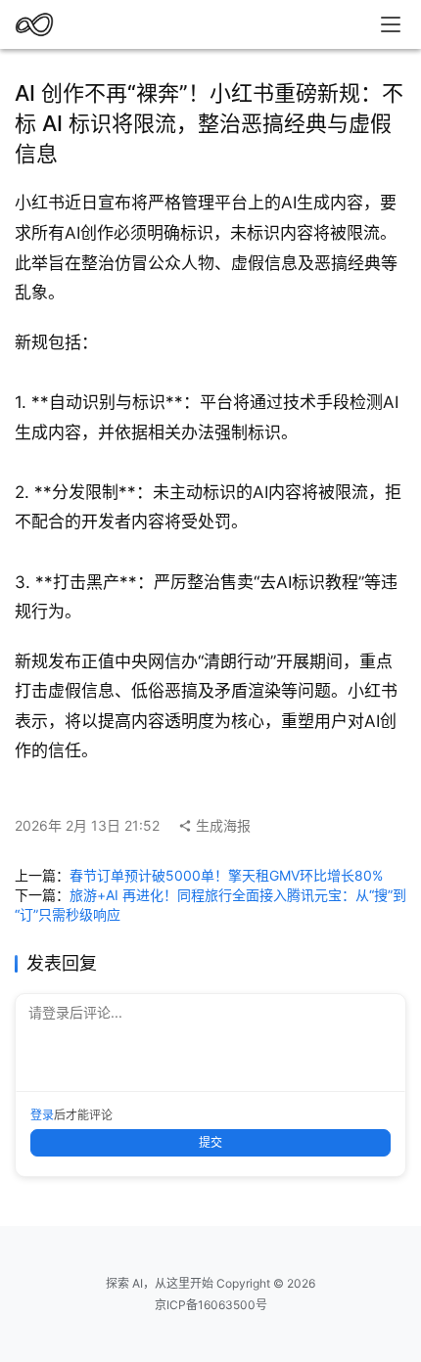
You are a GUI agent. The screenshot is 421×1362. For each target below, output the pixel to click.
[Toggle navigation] (390, 24)
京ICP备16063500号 (211, 1304)
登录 (42, 1115)
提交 (210, 1142)
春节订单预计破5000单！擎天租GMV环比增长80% (226, 875)
